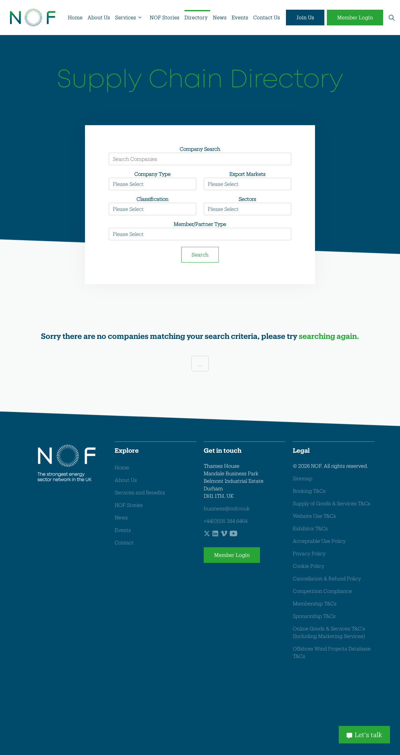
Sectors (247, 199)
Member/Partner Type (200, 224)
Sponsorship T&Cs (314, 616)
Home (75, 17)
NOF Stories (164, 17)
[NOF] (32, 17)
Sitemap (302, 478)
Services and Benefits (140, 492)
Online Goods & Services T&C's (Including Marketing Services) (329, 632)
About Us (99, 17)
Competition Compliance (322, 591)
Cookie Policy (308, 566)
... (200, 364)
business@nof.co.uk (227, 508)
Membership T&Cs (315, 603)
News (220, 17)
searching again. (329, 335)
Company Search (200, 149)
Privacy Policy (309, 553)
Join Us (305, 17)
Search (200, 255)
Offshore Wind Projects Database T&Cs (332, 652)
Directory (196, 17)
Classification (152, 199)
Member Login (355, 17)
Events (240, 17)
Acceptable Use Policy (319, 541)
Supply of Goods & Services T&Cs (331, 503)
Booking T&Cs (309, 491)
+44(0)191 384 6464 (226, 521)
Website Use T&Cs (314, 516)
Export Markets (247, 174)
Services (125, 17)
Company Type (152, 174)
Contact (124, 542)
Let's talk (368, 734)
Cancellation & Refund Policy (327, 578)
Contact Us (266, 17)
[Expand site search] (391, 17)
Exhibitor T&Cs (310, 528)
